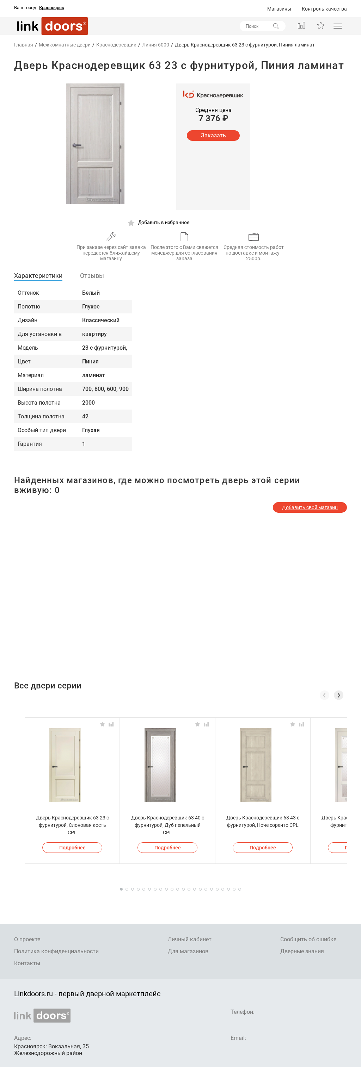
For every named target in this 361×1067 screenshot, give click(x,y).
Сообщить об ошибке (308, 939)
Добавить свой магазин (310, 507)
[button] (338, 695)
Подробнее (72, 847)
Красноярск (51, 7)
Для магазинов (188, 951)
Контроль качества (324, 9)
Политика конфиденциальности (56, 951)
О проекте (27, 939)
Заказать (213, 135)
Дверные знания (302, 951)
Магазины (279, 9)
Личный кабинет (190, 939)
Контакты (27, 963)
